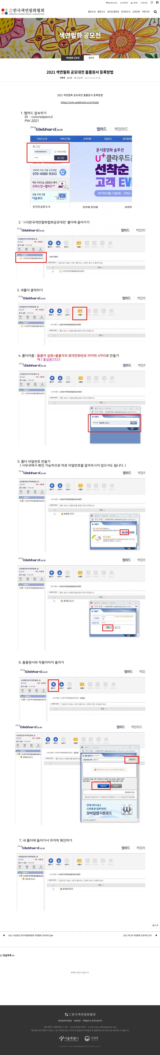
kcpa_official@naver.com (106, 1027)
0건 (70, 77)
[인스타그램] (152, 2)
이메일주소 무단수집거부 (92, 1020)
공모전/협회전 (113, 11)
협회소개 (91, 11)
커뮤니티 (146, 11)
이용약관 (77, 1020)
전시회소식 (125, 11)
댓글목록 (7, 955)
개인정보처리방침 (65, 1020)
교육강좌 (136, 11)
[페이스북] (157, 2)
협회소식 (101, 11)
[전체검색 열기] (155, 11)
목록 (156, 925)
